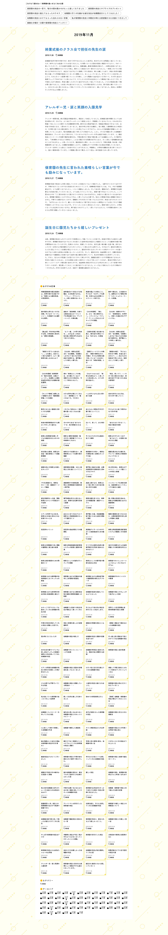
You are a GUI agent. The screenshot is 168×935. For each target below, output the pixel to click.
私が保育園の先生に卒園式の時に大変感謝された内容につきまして (99, 18)
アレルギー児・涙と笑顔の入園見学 (73, 106)
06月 (59, 892)
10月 (118, 892)
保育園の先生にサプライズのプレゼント (104, 8)
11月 (111, 892)
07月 (51, 892)
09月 (126, 892)
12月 (103, 892)
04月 (74, 893)
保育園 (44, 884)
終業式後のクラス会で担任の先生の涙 (75, 49)
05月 (66, 892)
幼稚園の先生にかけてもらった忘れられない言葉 (47, 18)
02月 (89, 892)
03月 (81, 892)
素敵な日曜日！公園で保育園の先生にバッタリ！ (47, 22)
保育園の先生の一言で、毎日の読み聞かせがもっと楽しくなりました (55, 8)
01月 (96, 892)
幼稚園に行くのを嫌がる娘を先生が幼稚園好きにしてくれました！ (91, 13)
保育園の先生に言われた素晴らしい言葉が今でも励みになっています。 (82, 170)
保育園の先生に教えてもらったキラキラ (43, 13)
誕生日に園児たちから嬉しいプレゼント (77, 227)
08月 (44, 892)
